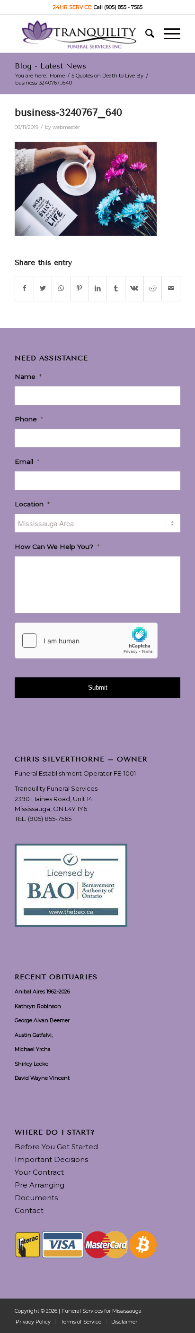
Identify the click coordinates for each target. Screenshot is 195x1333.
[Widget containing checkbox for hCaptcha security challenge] (86, 640)
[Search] (145, 33)
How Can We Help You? (57, 546)
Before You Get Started (56, 1146)
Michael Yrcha (33, 1049)
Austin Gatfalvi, (34, 1035)
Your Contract (39, 1172)
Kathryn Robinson (38, 1006)
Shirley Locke (31, 1063)
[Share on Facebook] (24, 288)
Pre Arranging (39, 1184)
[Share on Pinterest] (80, 288)
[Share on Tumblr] (116, 288)
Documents (36, 1197)
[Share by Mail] (171, 288)
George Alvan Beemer (42, 1020)
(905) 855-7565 (49, 818)
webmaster (66, 127)
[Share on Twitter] (43, 288)
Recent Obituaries (56, 977)
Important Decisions (51, 1159)
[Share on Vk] (134, 288)
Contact (29, 1210)
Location (32, 504)
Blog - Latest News (50, 65)
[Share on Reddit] (153, 288)
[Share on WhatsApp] (61, 288)
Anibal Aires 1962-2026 (42, 991)
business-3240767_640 (68, 112)
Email (27, 461)
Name (28, 376)
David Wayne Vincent (42, 1078)
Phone (29, 419)
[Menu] (167, 33)
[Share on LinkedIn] (98, 288)
